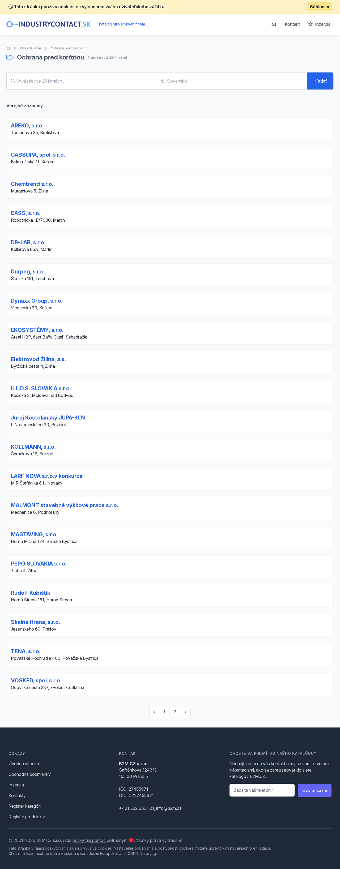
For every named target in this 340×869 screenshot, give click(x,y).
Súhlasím (319, 6)
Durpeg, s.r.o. (28, 271)
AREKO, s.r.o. (27, 125)
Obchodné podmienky (29, 774)
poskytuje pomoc (89, 840)
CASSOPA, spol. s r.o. (38, 155)
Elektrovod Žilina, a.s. (38, 359)
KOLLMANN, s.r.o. (33, 447)
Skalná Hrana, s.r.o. (35, 622)
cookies (105, 848)
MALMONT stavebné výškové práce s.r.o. (64, 505)
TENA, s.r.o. (25, 651)
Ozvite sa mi (314, 790)
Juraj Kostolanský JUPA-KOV (48, 417)
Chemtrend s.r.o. (32, 184)
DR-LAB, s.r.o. (28, 242)
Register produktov (26, 816)
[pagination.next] (186, 712)
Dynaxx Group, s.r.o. (36, 301)
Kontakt (292, 24)
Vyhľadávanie (30, 48)
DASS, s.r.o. (25, 213)
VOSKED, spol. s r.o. (36, 680)
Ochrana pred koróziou (69, 48)
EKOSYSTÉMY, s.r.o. (37, 330)
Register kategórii (24, 806)
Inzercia (322, 24)
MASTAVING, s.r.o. (34, 534)
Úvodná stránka (23, 763)
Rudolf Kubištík (30, 593)
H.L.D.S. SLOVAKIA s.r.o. (41, 388)
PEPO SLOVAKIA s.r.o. (38, 563)
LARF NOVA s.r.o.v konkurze (47, 476)
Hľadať (320, 81)
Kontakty (17, 795)
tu (154, 853)
